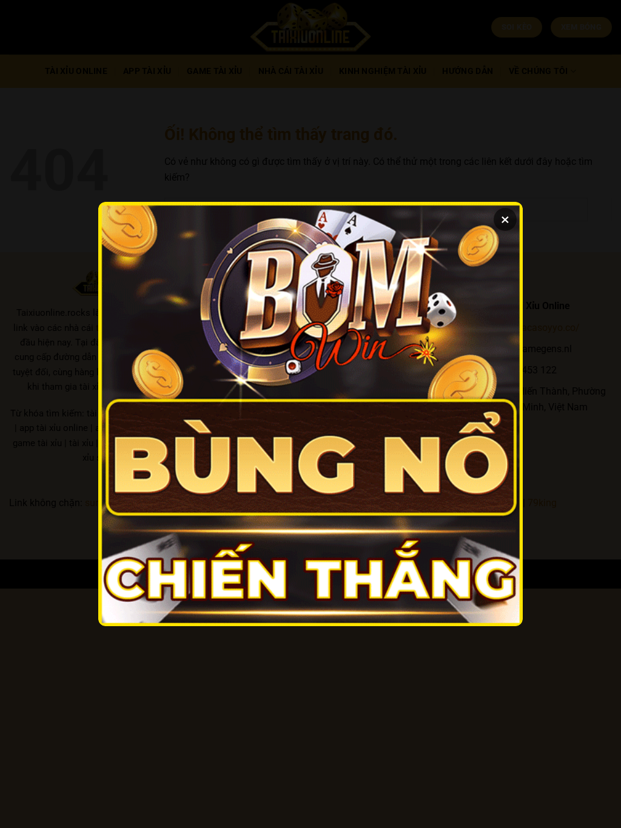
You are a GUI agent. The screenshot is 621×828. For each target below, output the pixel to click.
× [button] (505, 219)
